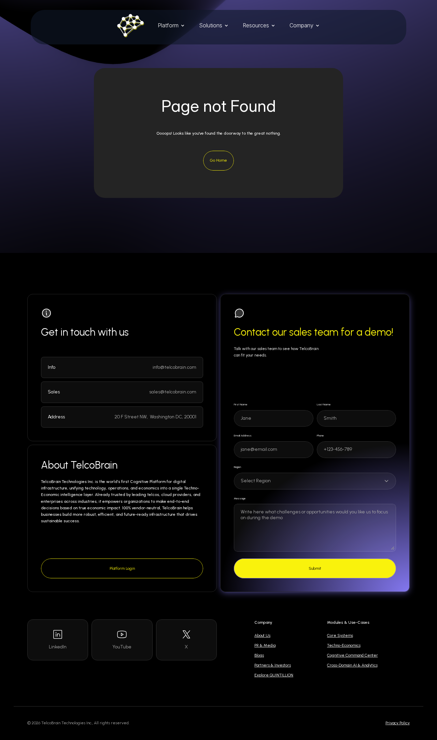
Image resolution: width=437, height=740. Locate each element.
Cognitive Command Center (352, 655)
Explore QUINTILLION (273, 675)
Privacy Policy (397, 723)
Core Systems (340, 635)
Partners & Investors (272, 665)
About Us (262, 635)
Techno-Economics (344, 645)
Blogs (259, 655)
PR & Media (265, 645)
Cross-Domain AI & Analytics (352, 665)
